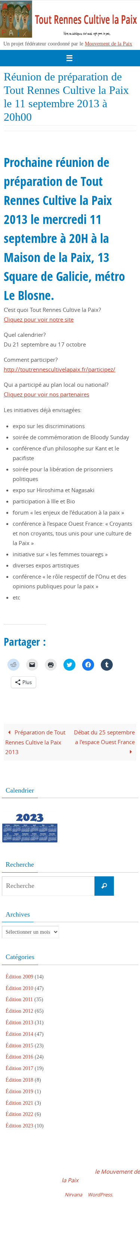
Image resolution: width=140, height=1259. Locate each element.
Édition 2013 (19, 1022)
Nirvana (73, 1194)
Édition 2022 (19, 1114)
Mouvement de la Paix (108, 44)
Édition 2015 (19, 1045)
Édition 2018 (19, 1080)
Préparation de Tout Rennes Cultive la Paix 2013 (35, 742)
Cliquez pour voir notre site (39, 319)
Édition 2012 (19, 1011)
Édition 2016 (19, 1057)
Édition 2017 (19, 1068)
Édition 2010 (19, 988)
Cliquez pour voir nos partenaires (46, 394)
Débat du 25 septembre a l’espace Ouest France (104, 737)
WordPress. (100, 1194)
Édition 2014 (19, 1034)
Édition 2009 (19, 977)
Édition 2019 (19, 1091)
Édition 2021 (19, 1103)
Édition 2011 (19, 999)
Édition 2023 (19, 1126)
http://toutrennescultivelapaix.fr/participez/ (59, 369)
